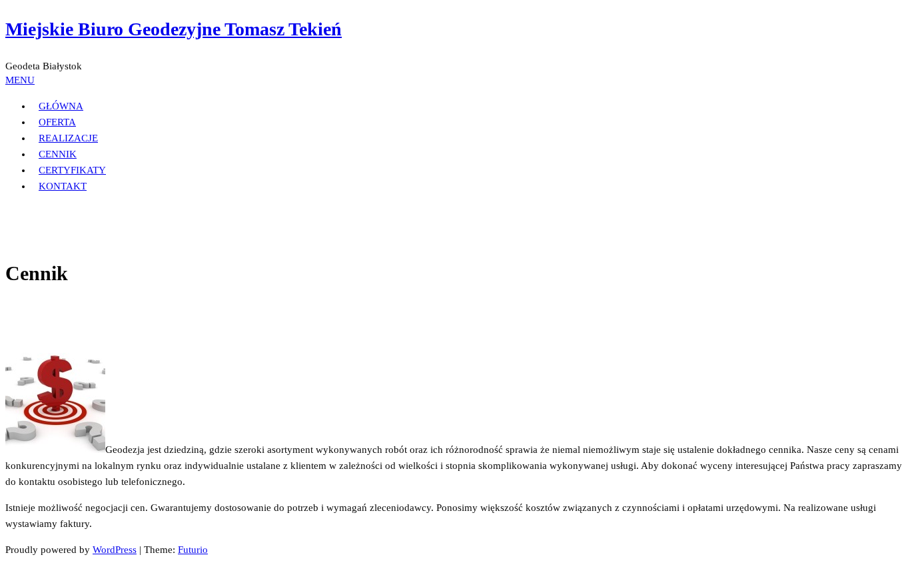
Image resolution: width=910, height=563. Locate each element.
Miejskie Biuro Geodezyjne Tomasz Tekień (173, 29)
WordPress (115, 549)
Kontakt (63, 186)
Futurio (193, 549)
